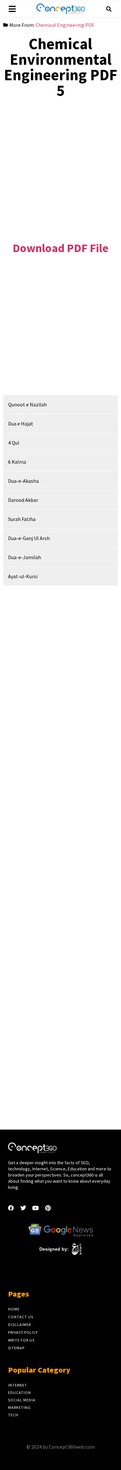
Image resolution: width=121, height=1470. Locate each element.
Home (14, 1309)
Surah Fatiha (21, 519)
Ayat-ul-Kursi (22, 576)
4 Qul (13, 442)
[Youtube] (35, 1208)
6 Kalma (17, 462)
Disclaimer (19, 1324)
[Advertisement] (60, 165)
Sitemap (16, 1347)
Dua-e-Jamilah (24, 557)
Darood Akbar (23, 500)
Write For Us (21, 1340)
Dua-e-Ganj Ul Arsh (29, 538)
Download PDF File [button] (60, 248)
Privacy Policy (23, 1332)
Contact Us (20, 1316)
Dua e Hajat (20, 423)
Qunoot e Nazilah (27, 404)
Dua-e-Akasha (23, 481)
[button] (109, 9)
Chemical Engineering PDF (64, 25)
